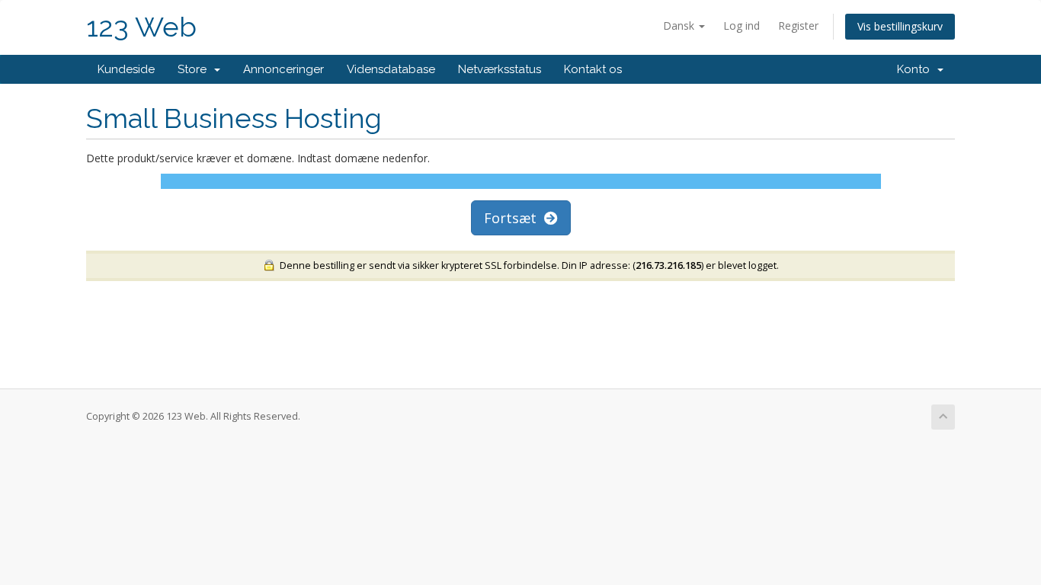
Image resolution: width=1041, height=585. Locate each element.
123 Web (141, 27)
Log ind (741, 25)
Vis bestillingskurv (900, 26)
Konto (916, 69)
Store (195, 69)
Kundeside (126, 69)
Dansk (680, 25)
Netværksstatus (499, 69)
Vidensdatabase (391, 69)
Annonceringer (283, 69)
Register (798, 25)
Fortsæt (514, 218)
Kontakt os (593, 69)
